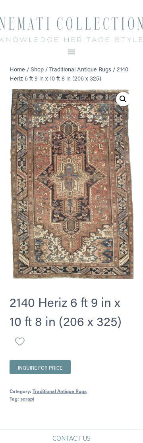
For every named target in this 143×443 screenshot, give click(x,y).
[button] (123, 99)
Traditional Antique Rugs (60, 391)
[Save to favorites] (20, 341)
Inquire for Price (40, 367)
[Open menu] (71, 52)
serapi (27, 398)
